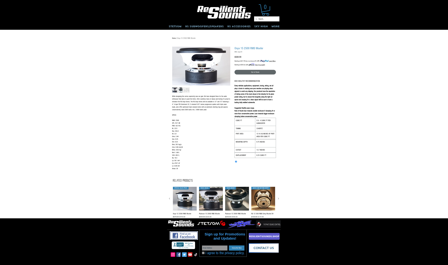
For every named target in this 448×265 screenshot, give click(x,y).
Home (174, 38)
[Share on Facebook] (236, 161)
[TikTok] (196, 254)
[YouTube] (190, 254)
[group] (224, 204)
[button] (265, 10)
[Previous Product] (169, 198)
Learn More (272, 61)
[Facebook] (178, 254)
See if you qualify (260, 65)
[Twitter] (184, 254)
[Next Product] (278, 198)
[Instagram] (173, 254)
